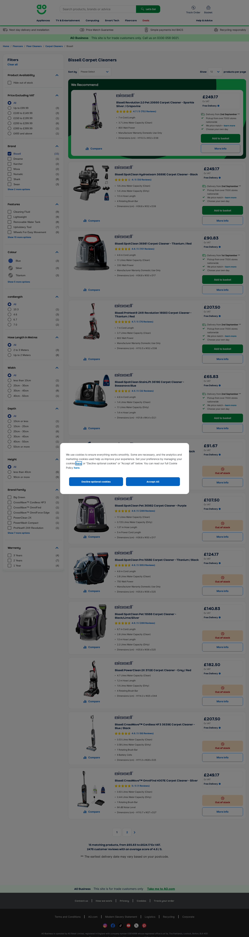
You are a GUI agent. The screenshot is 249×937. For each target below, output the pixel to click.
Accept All (153, 481)
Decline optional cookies (96, 481)
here (78, 463)
